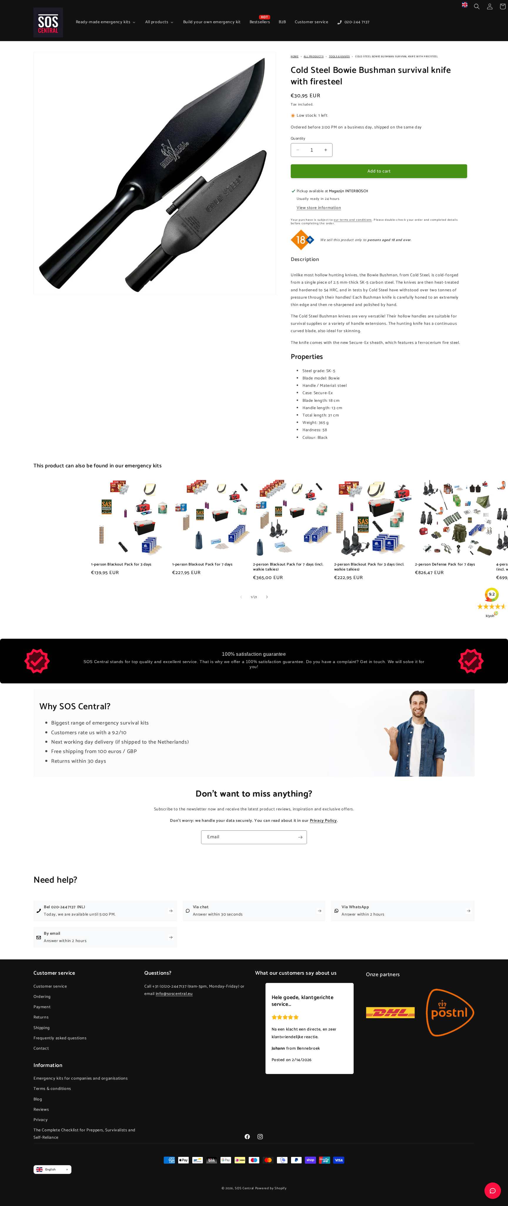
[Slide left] (241, 597)
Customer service (50, 986)
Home (294, 56)
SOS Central (244, 1188)
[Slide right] (266, 597)
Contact (41, 1048)
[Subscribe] (300, 837)
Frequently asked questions (60, 1038)
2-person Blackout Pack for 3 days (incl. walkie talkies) (369, 567)
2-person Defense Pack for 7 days (445, 564)
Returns (41, 1017)
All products (313, 56)
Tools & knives (339, 56)
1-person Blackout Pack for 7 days (202, 564)
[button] (476, 6)
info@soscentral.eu (174, 994)
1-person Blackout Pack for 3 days (121, 564)
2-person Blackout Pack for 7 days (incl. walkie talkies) (288, 567)
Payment (42, 1007)
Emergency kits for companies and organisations (81, 1078)
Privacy (41, 1120)
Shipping (42, 1028)
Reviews (41, 1109)
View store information (319, 207)
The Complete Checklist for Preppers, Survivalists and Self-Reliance (85, 1134)
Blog (38, 1099)
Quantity (298, 138)
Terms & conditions (52, 1088)
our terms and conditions (353, 219)
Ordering (42, 996)
